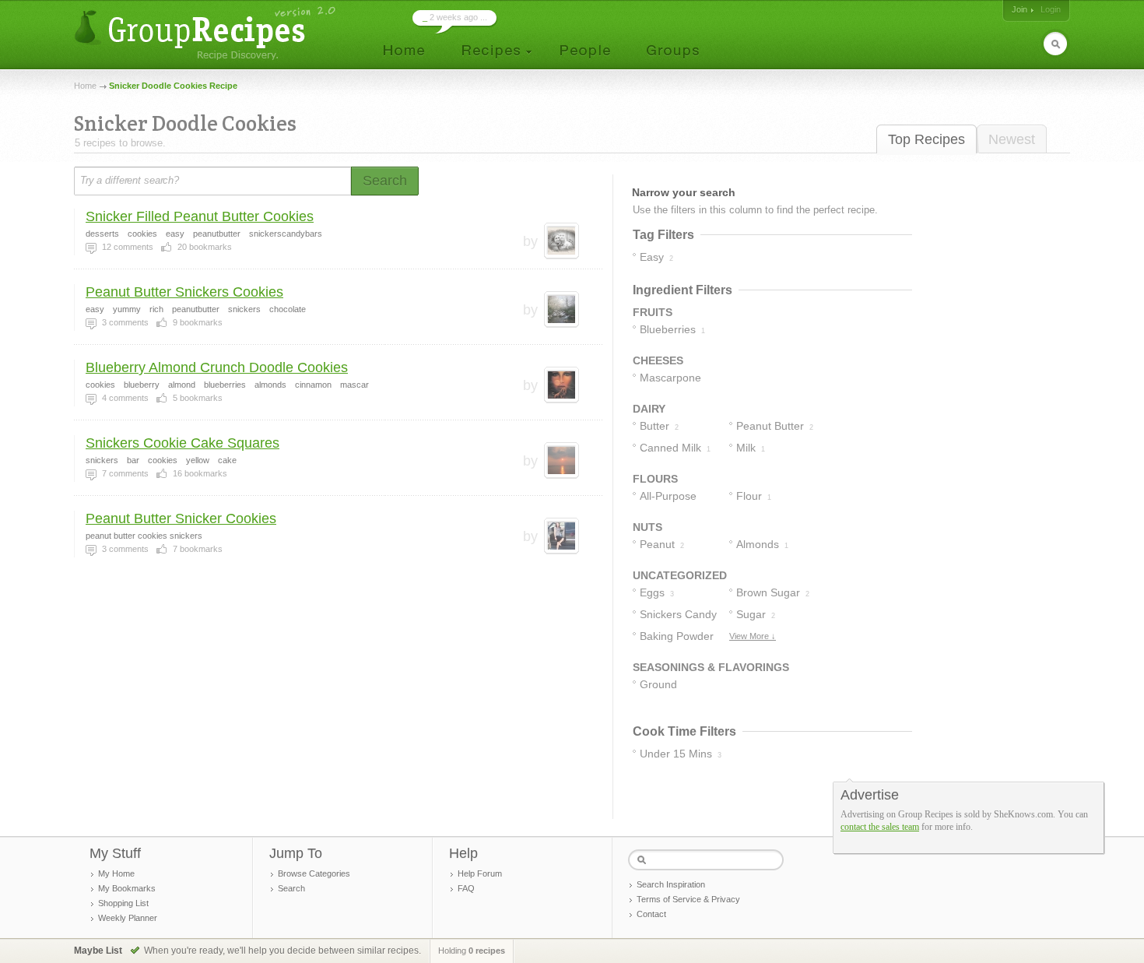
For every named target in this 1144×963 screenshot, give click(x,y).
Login (1050, 9)
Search (291, 888)
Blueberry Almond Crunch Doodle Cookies (217, 367)
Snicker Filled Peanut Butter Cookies (200, 216)
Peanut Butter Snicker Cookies (181, 518)
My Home (116, 873)
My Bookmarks (127, 888)
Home (85, 85)
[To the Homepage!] (206, 33)
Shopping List (123, 903)
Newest (1011, 139)
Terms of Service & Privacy (688, 899)
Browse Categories (314, 873)
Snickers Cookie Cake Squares (182, 443)
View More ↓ (752, 636)
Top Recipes (926, 139)
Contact (651, 914)
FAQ (466, 888)
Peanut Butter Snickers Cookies (184, 292)
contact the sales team (879, 826)
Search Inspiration (671, 884)
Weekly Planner (127, 918)
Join (1019, 9)
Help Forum (480, 873)
